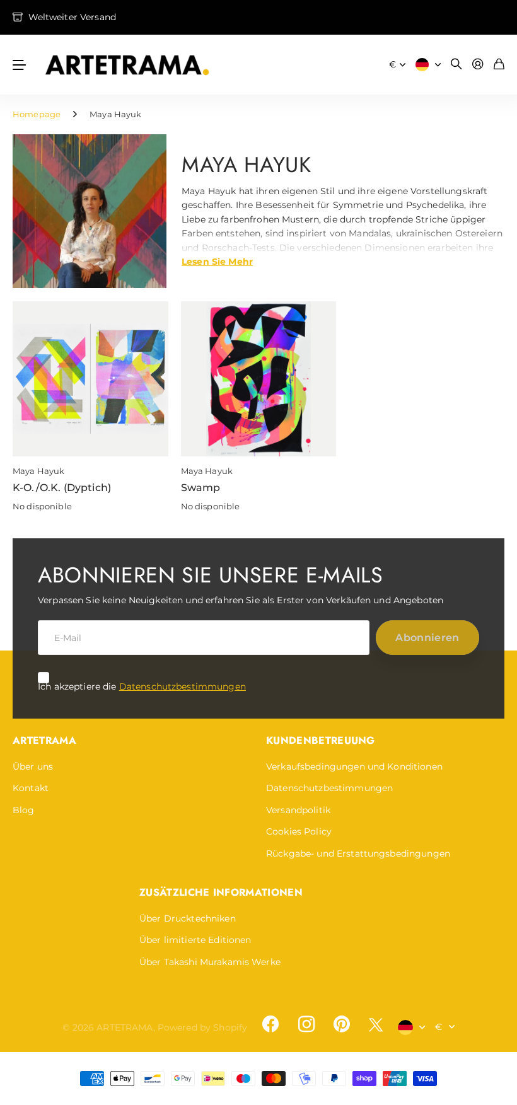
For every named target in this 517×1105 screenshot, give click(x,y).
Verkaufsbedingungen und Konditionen (354, 766)
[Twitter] (376, 1024)
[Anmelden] (478, 64)
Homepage (37, 114)
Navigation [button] (19, 64)
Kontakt (31, 788)
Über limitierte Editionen (195, 940)
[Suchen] (456, 64)
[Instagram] (306, 1024)
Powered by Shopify (203, 1027)
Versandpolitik (298, 810)
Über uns (33, 766)
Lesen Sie (217, 261)
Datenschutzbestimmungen (182, 686)
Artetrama (44, 740)
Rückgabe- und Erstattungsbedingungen (358, 853)
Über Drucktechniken (187, 918)
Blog (24, 810)
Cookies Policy (299, 831)
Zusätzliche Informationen (221, 892)
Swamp (201, 488)
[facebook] (270, 1024)
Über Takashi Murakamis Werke (210, 962)
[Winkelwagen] (499, 64)
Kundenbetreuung (320, 740)
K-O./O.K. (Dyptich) (62, 488)
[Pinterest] (342, 1024)
